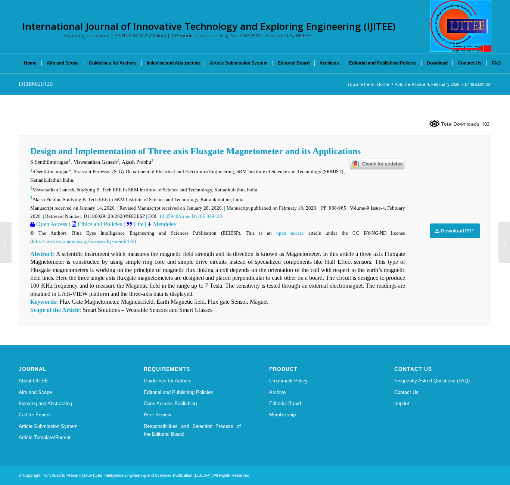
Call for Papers (35, 414)
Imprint (401, 403)
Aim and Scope (35, 392)
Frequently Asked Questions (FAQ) (432, 381)
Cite (138, 224)
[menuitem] (30, 63)
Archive (277, 392)
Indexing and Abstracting (45, 403)
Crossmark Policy (288, 381)
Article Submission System (48, 426)
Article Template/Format (45, 437)
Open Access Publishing (170, 403)
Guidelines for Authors (168, 381)
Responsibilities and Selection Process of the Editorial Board (192, 430)
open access (290, 233)
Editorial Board (285, 403)
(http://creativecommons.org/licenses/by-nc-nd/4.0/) (83, 241)
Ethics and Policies (99, 224)
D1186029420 (36, 84)
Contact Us (406, 392)
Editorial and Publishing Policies (178, 392)
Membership (282, 414)
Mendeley (164, 224)
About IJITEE (33, 381)
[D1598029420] (6, 242)
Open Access (51, 224)
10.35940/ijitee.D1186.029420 (190, 216)
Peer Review (157, 414)
